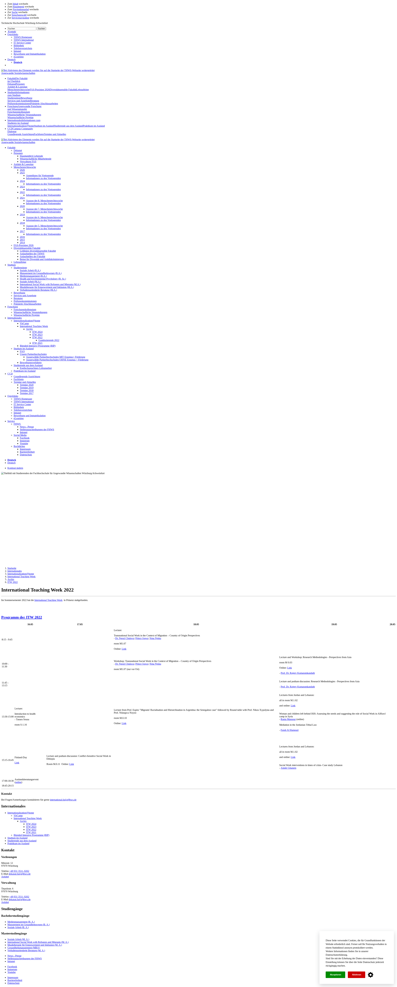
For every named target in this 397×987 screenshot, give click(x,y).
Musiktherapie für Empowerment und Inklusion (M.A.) (47, 287)
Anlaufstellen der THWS (32, 253)
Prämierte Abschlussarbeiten (44, 103)
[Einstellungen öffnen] (370, 975)
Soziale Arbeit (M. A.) (18, 939)
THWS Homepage (23, 37)
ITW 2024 (37, 331)
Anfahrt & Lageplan (17, 86)
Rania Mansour (288, 719)
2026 (22, 170)
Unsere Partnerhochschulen (33, 354)
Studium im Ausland (44, 126)
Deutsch (11, 462)
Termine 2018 (26, 390)
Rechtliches (19, 446)
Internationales (23, 121)
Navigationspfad (21, 9)
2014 (22, 242)
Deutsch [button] (11, 59)
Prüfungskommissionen (18, 103)
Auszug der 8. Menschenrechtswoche (44, 200)
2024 (22, 181)
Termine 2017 (26, 393)
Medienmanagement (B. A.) (21, 921)
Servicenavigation (20, 17)
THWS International (24, 40)
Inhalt (15, 3)
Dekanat (11, 84)
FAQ (22, 351)
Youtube (24, 443)
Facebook (24, 438)
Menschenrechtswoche (18, 89)
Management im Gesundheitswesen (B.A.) (41, 273)
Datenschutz (369, 962)
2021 (22, 198)
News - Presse (27, 426)
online (18, 782)
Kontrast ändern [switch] (15, 468)
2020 (22, 206)
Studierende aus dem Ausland (68, 126)
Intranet (17, 51)
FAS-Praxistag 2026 (40, 89)
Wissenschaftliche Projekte (20, 117)
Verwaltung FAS (28, 161)
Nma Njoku (155, 638)
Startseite (11, 568)
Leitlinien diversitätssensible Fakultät (38, 251)
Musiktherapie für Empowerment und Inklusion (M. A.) (34, 945)
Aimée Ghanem (288, 768)
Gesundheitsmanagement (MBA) (23, 947)
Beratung (34, 100)
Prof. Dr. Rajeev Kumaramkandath (298, 673)
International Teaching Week (34, 326)
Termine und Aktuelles (55, 134)
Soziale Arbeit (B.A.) (30, 270)
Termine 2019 (26, 387)
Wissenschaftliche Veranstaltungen (24, 114)
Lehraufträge (82, 89)
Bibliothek (19, 45)
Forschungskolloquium (18, 112)
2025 (22, 172)
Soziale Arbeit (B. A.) (18, 927)
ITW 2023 (37, 334)
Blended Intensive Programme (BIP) (38, 345)
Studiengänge (14, 98)
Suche (15, 12)
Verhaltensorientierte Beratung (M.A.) (38, 290)
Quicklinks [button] (12, 34)
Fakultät (17, 80)
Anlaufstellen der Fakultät (32, 256)
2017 (22, 231)
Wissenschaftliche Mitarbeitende (35, 158)
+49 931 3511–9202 (19, 871)
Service (11, 421)
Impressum (25, 449)
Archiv (29, 329)
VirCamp (24, 323)
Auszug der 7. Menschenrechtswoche (44, 209)
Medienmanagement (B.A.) (33, 276)
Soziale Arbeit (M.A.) (30, 281)
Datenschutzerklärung (336, 955)
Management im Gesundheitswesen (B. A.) (28, 924)
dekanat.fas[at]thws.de (20, 874)
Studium (18, 93)
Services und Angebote (18, 100)
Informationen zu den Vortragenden (43, 178)
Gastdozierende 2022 (48, 340)
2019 (22, 214)
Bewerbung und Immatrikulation (30, 54)
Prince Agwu (141, 638)
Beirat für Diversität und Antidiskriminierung (42, 259)
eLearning (19, 56)
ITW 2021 (37, 343)
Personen (20, 84)
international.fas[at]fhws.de (63, 799)
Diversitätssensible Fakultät (63, 89)
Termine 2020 (26, 385)
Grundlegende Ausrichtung (20, 134)
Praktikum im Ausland (94, 126)
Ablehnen (356, 975)
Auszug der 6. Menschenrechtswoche (44, 217)
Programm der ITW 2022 (21, 617)
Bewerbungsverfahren (31, 362)
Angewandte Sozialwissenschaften (18, 73)
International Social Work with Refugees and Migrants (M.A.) (50, 284)
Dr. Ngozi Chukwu (124, 638)
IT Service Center (22, 42)
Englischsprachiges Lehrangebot (36, 368)
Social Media (20, 435)
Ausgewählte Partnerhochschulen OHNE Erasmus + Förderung (57, 359)
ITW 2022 (37, 337)
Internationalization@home (20, 126)
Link (124, 649)
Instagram (24, 440)
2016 (22, 237)
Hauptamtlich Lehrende (31, 156)
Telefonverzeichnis (23, 48)
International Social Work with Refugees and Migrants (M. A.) (38, 942)
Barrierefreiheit (27, 452)
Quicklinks (12, 396)
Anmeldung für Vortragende (40, 175)
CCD (10, 373)
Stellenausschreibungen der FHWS (37, 429)
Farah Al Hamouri (290, 730)
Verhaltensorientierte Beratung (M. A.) (26, 950)
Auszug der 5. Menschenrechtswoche (44, 225)
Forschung (24, 107)
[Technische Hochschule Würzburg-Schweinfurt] (48, 70)
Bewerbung (26, 98)
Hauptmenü (18, 6)
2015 (22, 239)
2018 (22, 223)
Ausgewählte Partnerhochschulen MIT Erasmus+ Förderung (55, 357)
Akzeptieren (335, 975)
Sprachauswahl (19, 15)
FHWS (17, 424)
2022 (22, 192)
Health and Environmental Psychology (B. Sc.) (43, 278)
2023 (22, 186)
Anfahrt (5, 876)
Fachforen (39, 134)
